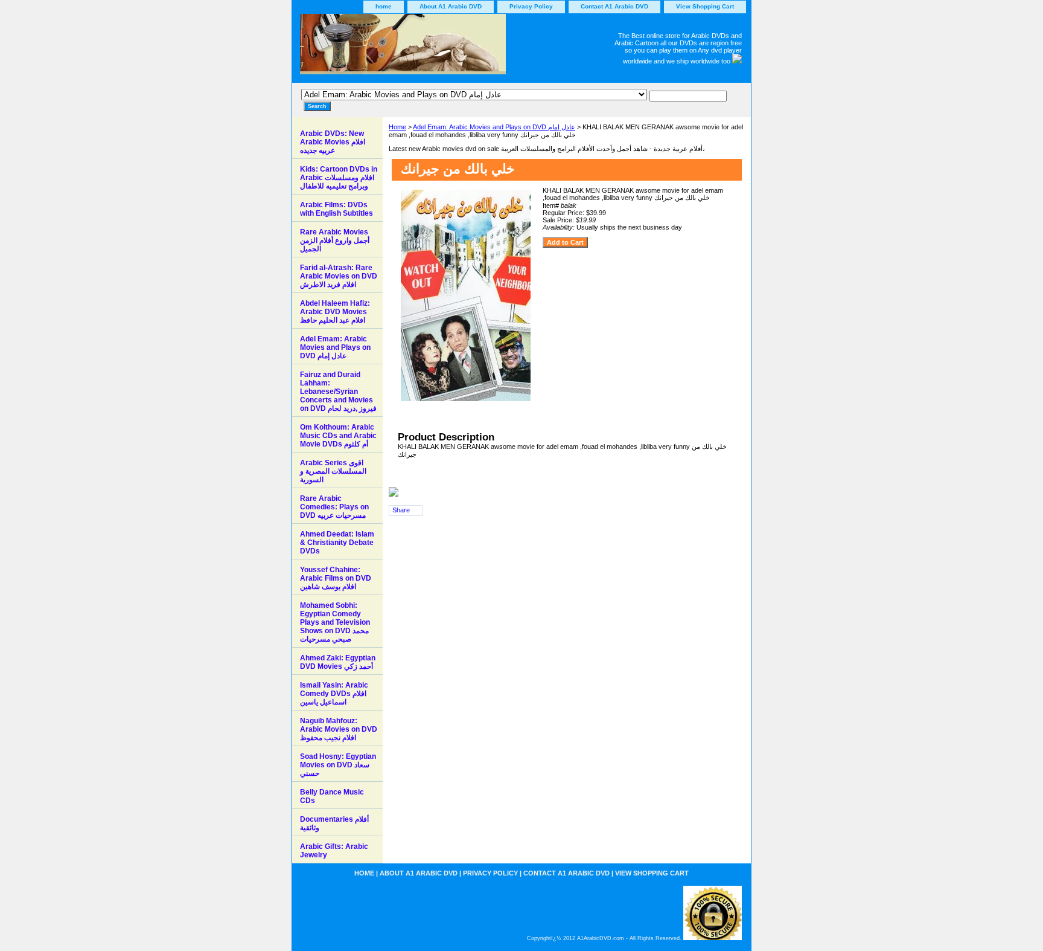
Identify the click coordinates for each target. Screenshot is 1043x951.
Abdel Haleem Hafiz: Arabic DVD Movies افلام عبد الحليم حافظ (335, 311)
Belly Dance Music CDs (332, 796)
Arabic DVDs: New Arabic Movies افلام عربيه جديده (332, 142)
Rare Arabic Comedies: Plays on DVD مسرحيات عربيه (334, 507)
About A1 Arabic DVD (450, 6)
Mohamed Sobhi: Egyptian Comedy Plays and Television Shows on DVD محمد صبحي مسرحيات (335, 622)
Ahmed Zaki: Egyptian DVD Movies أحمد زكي (337, 662)
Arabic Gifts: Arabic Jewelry (334, 850)
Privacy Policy (531, 6)
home (383, 6)
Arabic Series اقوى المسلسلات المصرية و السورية (333, 471)
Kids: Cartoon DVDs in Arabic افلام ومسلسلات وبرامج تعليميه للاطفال (338, 177)
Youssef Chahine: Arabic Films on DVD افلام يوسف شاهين (335, 578)
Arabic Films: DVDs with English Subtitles (336, 209)
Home (397, 127)
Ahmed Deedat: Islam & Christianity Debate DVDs (337, 542)
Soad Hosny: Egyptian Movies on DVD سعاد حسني (338, 765)
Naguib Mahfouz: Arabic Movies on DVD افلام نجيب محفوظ (338, 729)
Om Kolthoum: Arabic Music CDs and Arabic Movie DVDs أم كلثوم (338, 435)
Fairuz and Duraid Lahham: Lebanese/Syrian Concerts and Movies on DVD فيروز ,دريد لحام (338, 391)
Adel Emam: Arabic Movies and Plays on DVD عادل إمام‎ (494, 127)
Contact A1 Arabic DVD (614, 6)
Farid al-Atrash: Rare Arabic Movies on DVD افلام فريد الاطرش (338, 276)
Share (401, 510)
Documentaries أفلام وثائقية (334, 823)
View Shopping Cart (705, 6)
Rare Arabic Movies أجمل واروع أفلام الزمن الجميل (334, 240)
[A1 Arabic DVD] (443, 48)
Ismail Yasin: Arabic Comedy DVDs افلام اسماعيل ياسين (334, 693)
